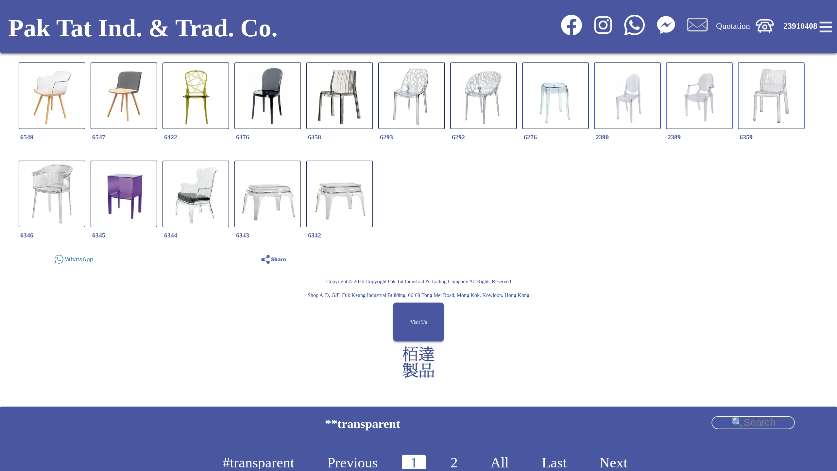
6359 (746, 137)
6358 (314, 137)
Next (613, 462)
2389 (674, 137)
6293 (386, 137)
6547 (98, 137)
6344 (170, 235)
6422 (170, 137)
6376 (242, 137)
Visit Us (418, 322)
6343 (242, 235)
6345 (98, 235)
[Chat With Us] (665, 32)
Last (554, 462)
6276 (530, 137)
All (499, 462)
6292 (458, 137)
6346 (26, 235)
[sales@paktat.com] (697, 32)
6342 (314, 235)
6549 (26, 137)
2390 (602, 137)
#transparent (258, 462)
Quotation (733, 26)
